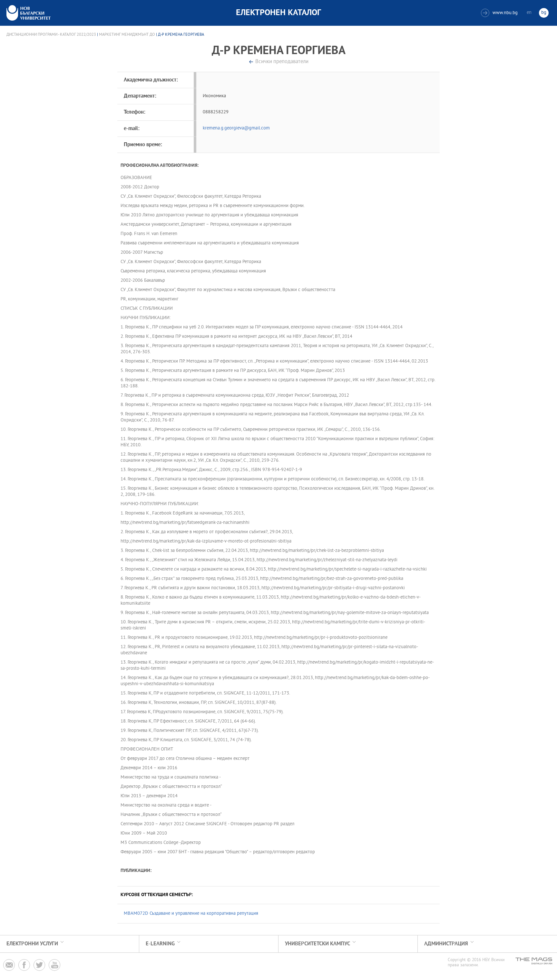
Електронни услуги (32, 944)
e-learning (160, 944)
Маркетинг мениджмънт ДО (127, 34)
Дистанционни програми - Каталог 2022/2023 (51, 34)
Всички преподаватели (281, 62)
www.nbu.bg (500, 13)
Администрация (446, 944)
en (529, 13)
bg (543, 13)
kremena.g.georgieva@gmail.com (236, 128)
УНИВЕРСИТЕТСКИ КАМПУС (317, 944)
